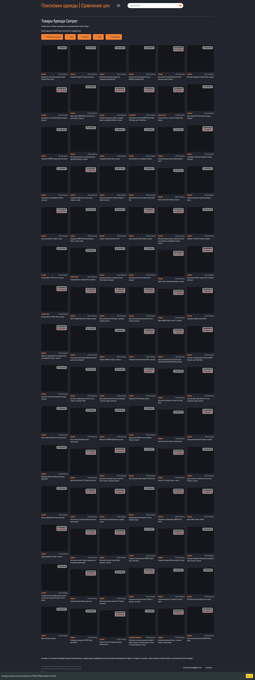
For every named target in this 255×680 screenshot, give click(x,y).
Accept (249, 676)
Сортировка (115, 36)
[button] (118, 5)
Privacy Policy (37, 676)
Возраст (86, 36)
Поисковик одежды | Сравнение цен (75, 5)
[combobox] (155, 5)
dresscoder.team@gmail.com (192, 667)
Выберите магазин (53, 36)
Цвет (100, 36)
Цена (72, 36)
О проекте (208, 667)
